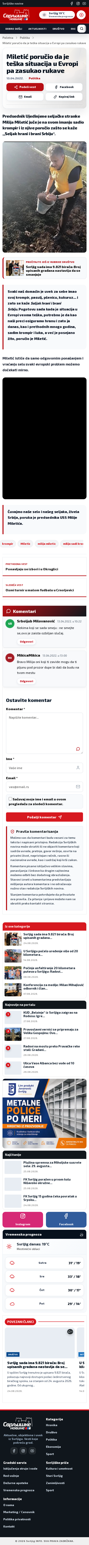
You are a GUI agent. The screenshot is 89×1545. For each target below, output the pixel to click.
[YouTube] (84, 3)
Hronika (51, 1425)
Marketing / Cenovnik (19, 1512)
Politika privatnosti (17, 1519)
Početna (7, 37)
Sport (50, 1454)
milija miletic (46, 543)
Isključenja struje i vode (20, 1468)
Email (28, 96)
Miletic (25, 543)
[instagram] (23, 1450)
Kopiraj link (67, 96)
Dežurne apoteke (15, 1483)
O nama (8, 1505)
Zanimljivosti (55, 1483)
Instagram (23, 1224)
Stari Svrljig (54, 1475)
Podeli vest (27, 87)
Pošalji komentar (41, 817)
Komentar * (15, 709)
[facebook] (14, 1450)
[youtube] (32, 1450)
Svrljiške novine (12, 3)
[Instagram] (78, 3)
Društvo (59, 28)
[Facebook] (72, 3)
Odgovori (26, 641)
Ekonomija (53, 1446)
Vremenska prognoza (18, 1490)
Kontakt (8, 1526)
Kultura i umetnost (59, 1468)
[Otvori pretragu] (81, 29)
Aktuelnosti (37, 28)
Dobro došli (13, 28)
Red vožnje (11, 1475)
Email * (12, 778)
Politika (25, 37)
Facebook (67, 87)
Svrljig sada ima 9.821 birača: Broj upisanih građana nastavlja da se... (37, 1365)
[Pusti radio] (81, 14)
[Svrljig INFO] (16, 14)
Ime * (10, 759)
